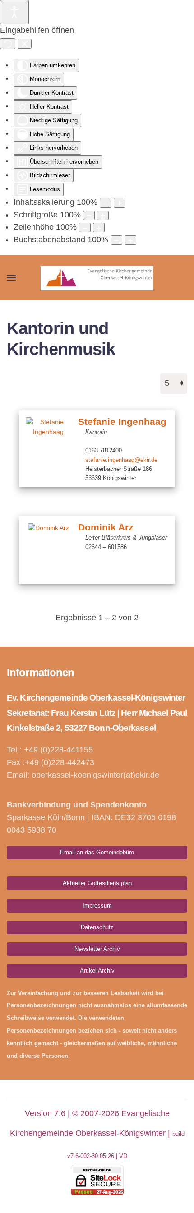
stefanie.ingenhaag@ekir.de (121, 460)
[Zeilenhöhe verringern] (85, 227)
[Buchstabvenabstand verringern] (116, 240)
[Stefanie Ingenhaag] (48, 444)
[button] (11, 278)
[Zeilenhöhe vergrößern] (99, 227)
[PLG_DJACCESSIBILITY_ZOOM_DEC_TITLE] (105, 203)
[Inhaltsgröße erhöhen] (119, 203)
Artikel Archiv (97, 970)
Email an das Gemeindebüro (97, 852)
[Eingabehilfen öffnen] (14, 12)
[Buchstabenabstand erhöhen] (130, 240)
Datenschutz (97, 927)
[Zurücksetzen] (7, 43)
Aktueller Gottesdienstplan (97, 883)
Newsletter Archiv (97, 948)
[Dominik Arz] (48, 550)
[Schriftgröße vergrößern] (103, 215)
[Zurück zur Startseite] (97, 278)
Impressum (97, 905)
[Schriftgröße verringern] (89, 215)
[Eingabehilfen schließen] (25, 44)
